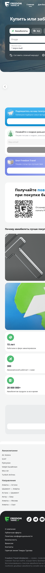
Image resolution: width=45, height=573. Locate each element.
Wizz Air (5, 471)
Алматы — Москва (10, 500)
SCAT (4, 459)
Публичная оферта (13, 532)
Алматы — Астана (9, 485)
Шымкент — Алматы (11, 489)
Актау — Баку (7, 497)
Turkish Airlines (8, 475)
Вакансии (9, 543)
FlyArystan (6, 463)
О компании (10, 529)
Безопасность (11, 540)
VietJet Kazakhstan (9, 467)
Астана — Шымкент (10, 493)
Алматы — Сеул (8, 504)
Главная (30, 4)
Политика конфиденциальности (18, 536)
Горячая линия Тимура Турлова (18, 550)
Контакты (9, 547)
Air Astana (6, 455)
